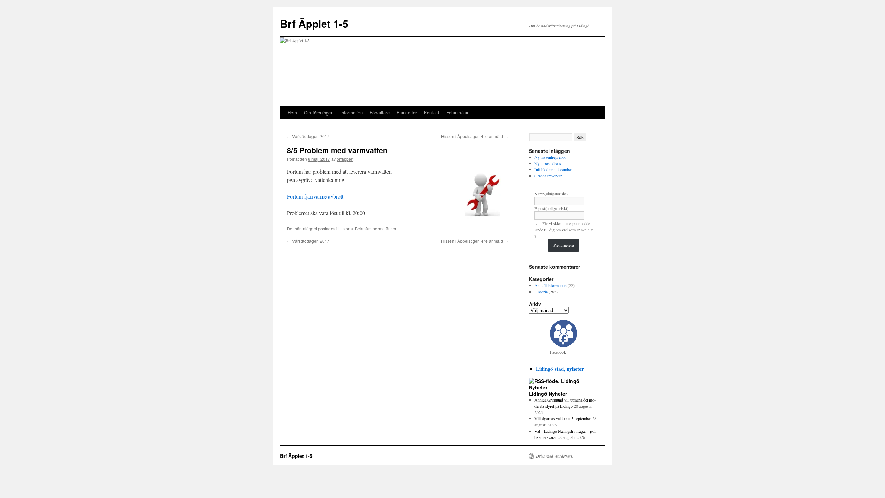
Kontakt (431, 112)
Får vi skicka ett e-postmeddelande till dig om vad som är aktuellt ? (563, 230)
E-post (551, 208)
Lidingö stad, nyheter (560, 368)
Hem (292, 112)
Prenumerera (563, 245)
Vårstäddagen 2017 (308, 136)
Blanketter (407, 112)
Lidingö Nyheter (548, 393)
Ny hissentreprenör (550, 157)
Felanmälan (457, 112)
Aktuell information (550, 285)
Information (351, 112)
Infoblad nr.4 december (553, 169)
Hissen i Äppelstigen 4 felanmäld (474, 136)
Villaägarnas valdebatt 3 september (562, 418)
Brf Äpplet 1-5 (314, 23)
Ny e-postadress (547, 163)
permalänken (385, 228)
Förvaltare (380, 112)
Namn (551, 193)
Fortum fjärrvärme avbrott (315, 196)
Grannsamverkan (548, 175)
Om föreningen (318, 112)
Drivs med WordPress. (555, 456)
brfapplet (345, 159)
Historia (345, 228)
